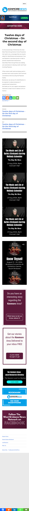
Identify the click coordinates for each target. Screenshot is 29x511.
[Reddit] (7, 97)
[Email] (17, 97)
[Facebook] (3, 97)
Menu (24, 3)
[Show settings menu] (22, 283)
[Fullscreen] (25, 283)
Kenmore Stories (5, 436)
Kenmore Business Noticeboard (8, 439)
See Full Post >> (5, 100)
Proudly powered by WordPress (13, 450)
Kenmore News (4, 450)
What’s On (4, 445)
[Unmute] (19, 283)
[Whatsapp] (14, 97)
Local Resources (5, 442)
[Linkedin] (10, 97)
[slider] (13, 283)
